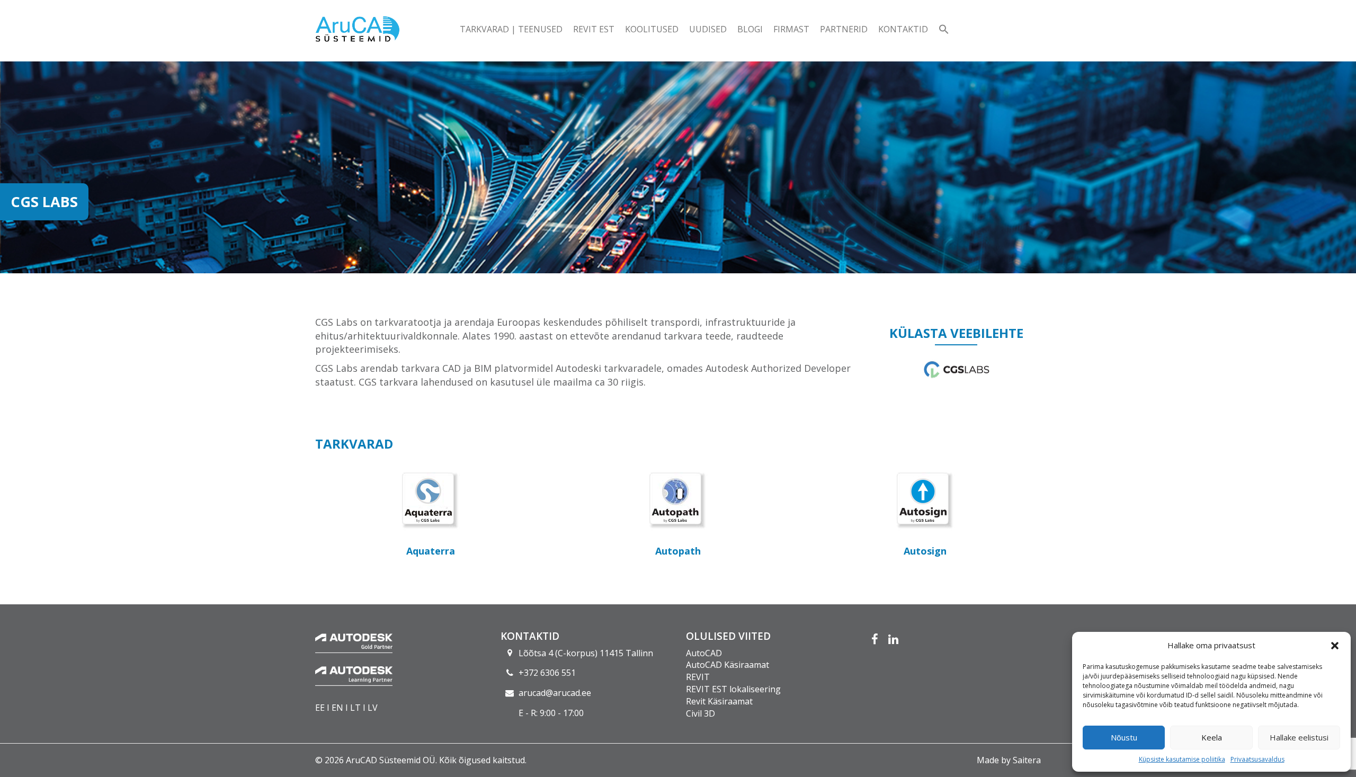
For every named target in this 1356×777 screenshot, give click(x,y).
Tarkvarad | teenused (511, 29)
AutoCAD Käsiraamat (727, 665)
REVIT (698, 677)
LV (373, 707)
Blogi (750, 29)
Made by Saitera (1009, 760)
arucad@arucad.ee (555, 693)
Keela (1211, 737)
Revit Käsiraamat (719, 701)
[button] (1335, 645)
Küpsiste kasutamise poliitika (1182, 759)
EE (320, 707)
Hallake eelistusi (1299, 737)
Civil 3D (700, 713)
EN (337, 707)
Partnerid (844, 29)
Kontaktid (903, 29)
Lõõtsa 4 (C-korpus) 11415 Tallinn (586, 653)
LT (355, 707)
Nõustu (1124, 737)
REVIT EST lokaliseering (733, 689)
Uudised (708, 29)
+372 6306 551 (547, 672)
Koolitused (652, 29)
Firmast (791, 29)
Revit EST (593, 29)
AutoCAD (704, 653)
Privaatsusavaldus (1257, 759)
